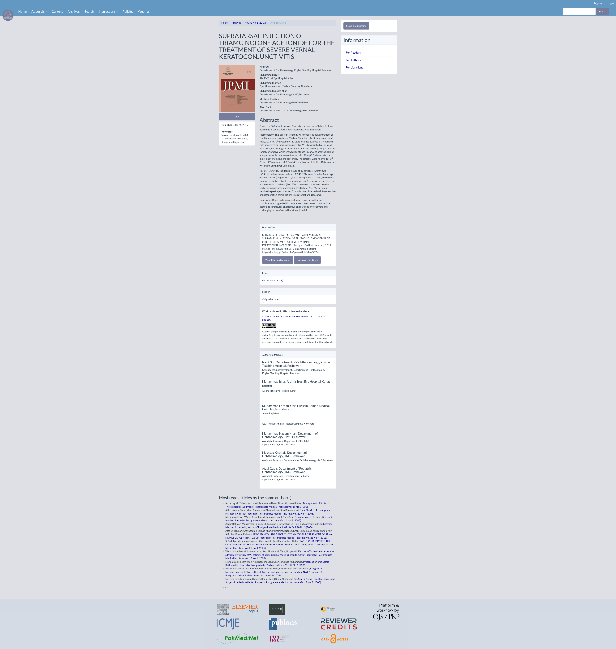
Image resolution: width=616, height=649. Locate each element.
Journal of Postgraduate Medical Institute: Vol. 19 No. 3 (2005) (288, 582)
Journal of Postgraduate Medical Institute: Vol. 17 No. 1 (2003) (273, 565)
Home (22, 11)
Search (89, 11)
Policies (128, 11)
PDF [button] (237, 116)
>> (226, 587)
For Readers (353, 52)
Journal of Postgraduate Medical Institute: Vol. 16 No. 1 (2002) (268, 520)
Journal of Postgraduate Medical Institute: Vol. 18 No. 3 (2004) (280, 527)
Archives (74, 11)
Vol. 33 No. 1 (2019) (255, 22)
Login (611, 3)
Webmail (144, 11)
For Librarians (354, 67)
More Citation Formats (277, 259)
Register (598, 3)
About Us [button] (38, 11)
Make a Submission (356, 25)
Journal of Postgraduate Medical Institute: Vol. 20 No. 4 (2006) (281, 513)
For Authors (353, 60)
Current (57, 11)
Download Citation (307, 259)
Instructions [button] (107, 11)
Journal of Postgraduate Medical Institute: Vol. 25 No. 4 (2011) (294, 537)
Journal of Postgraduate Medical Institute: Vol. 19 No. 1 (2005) (276, 506)
